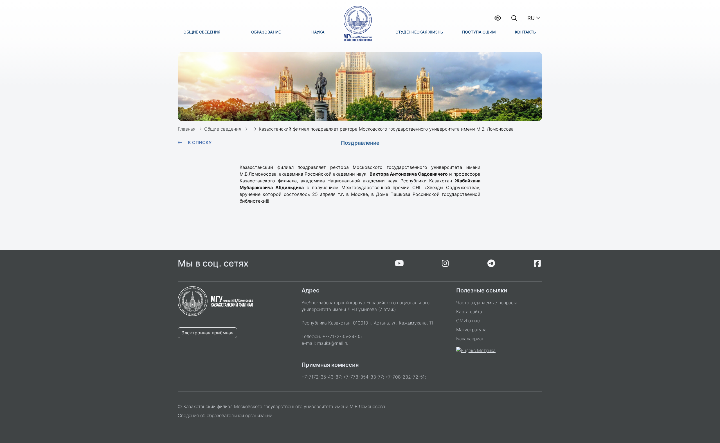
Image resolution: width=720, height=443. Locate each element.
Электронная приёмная (207, 332)
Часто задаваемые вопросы (486, 302)
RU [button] (531, 18)
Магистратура (471, 329)
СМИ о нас (468, 320)
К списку (200, 142)
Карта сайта (469, 311)
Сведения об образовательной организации (225, 415)
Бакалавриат (470, 338)
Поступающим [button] (479, 32)
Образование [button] (266, 32)
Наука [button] (318, 32)
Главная (186, 129)
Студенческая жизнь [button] (419, 32)
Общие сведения (222, 129)
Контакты (526, 32)
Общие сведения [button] (201, 32)
